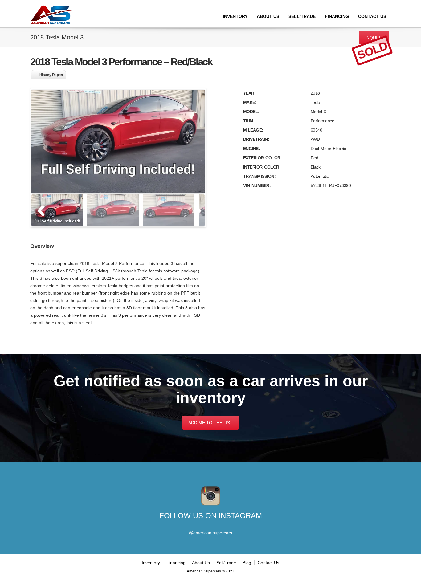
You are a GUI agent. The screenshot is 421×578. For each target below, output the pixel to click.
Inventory (235, 16)
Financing (337, 16)
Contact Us (372, 16)
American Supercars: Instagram (210, 496)
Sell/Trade (302, 16)
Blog (247, 562)
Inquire (374, 37)
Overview (42, 246)
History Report (51, 75)
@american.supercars (210, 532)
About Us (268, 16)
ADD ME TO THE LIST (210, 422)
